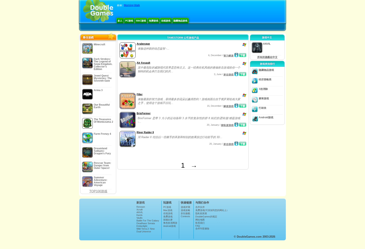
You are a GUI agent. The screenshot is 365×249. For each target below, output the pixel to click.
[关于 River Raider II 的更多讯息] (236, 143)
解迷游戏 (228, 106)
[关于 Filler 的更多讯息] (236, 106)
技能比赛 (168, 219)
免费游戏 (153, 20)
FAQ (197, 226)
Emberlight (141, 226)
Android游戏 (266, 117)
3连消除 (263, 88)
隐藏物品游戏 (180, 20)
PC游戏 (129, 20)
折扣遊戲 (185, 213)
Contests (185, 216)
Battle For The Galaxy (147, 220)
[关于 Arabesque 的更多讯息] (236, 55)
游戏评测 (185, 207)
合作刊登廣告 (202, 228)
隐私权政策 (201, 213)
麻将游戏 (264, 98)
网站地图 (200, 219)
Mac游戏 (141, 20)
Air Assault (143, 62)
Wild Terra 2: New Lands (145, 230)
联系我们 (200, 223)
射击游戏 (228, 74)
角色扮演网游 (170, 223)
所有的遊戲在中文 (267, 57)
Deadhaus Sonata (145, 223)
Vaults (139, 218)
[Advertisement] (167, 85)
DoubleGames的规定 (206, 216)
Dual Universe (143, 231)
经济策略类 (265, 79)
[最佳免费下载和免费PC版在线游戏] (98, 11)
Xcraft (139, 209)
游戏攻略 (185, 210)
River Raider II (145, 132)
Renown (140, 207)
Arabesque (143, 43)
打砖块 (262, 107)
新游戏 (140, 202)
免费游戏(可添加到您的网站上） (212, 210)
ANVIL (139, 212)
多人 (120, 20)
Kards (139, 215)
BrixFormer (144, 113)
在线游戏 (165, 20)
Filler (140, 94)
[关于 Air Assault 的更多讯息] (236, 74)
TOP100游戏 (98, 191)
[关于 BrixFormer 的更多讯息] (236, 124)
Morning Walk (132, 5)
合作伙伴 (200, 207)
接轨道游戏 (227, 125)
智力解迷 (228, 55)
